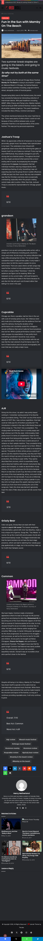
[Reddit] (29, 768)
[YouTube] (23, 808)
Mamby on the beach (22, 761)
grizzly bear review (30, 753)
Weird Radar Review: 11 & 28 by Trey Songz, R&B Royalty (31, 855)
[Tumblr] (20, 768)
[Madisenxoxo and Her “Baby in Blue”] (11, 824)
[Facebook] (5, 768)
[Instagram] (25, 808)
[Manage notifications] (5, 935)
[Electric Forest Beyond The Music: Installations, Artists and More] (32, 824)
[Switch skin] (37, 8)
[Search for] (41, 8)
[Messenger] (34, 768)
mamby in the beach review (22, 757)
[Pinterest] (24, 768)
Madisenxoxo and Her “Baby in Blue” (9, 832)
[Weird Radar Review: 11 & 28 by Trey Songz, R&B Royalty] (32, 846)
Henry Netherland (9, 30)
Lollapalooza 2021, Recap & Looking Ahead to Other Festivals (24, 2)
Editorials (11, 13)
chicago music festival (21, 744)
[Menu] (3, 8)
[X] (10, 768)
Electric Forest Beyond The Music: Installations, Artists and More (31, 833)
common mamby (13, 748)
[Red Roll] (13, 8)
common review (30, 748)
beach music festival (28, 739)
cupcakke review (11, 753)
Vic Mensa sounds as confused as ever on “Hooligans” (9, 859)
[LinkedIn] (15, 768)
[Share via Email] (10, 773)
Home (5, 13)
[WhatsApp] (5, 773)
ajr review (11, 739)
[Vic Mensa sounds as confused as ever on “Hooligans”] (11, 848)
